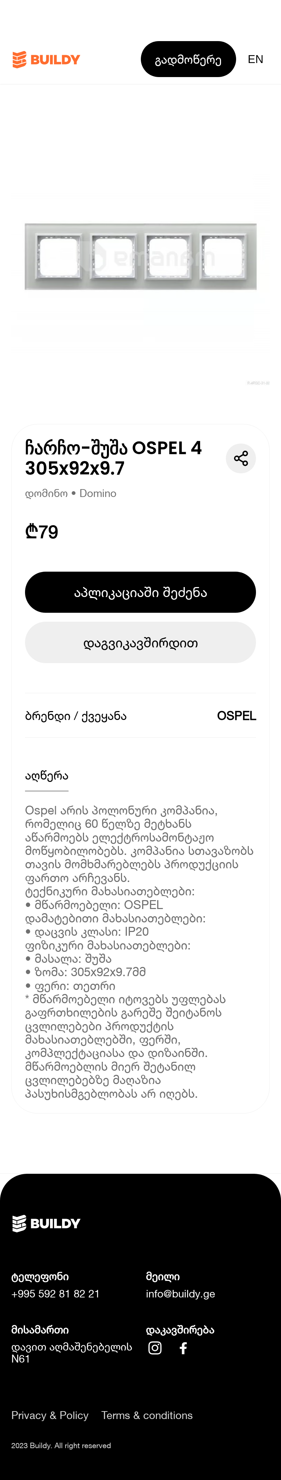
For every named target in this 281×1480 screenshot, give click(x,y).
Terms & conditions (147, 1415)
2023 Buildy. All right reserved (61, 1445)
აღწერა (47, 775)
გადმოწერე (188, 59)
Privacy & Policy (50, 1415)
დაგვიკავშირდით (140, 642)
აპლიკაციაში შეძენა (140, 592)
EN (256, 59)
